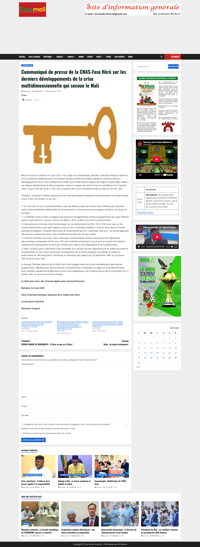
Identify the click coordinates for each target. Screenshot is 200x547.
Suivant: (116, 342)
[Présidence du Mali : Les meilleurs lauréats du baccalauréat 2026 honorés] (160, 513)
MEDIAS (70, 56)
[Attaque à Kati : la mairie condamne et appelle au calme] (75, 466)
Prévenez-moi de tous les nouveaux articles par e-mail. (47, 433)
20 (157, 353)
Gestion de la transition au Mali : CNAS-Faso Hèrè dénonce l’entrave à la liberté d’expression (107, 324)
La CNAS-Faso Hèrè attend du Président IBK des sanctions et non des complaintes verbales (36, 324)
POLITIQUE (47, 56)
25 (145, 358)
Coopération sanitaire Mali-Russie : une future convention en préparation (78, 531)
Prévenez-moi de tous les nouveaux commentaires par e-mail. (48, 428)
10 (139, 348)
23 (176, 353)
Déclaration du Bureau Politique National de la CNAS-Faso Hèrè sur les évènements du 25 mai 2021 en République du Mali (73, 325)
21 (163, 353)
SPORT (108, 56)
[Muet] (172, 246)
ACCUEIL (22, 56)
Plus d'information (145, 212)
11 (145, 348)
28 (163, 358)
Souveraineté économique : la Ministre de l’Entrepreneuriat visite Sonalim (118, 531)
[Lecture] (139, 246)
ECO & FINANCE (34, 56)
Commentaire (28, 364)
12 (151, 348)
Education (147, 524)
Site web (25, 415)
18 (145, 353)
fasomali (26, 91)
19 (151, 353)
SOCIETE (59, 56)
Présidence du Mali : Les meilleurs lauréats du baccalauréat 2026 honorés (159, 531)
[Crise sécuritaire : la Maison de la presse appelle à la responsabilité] (38, 466)
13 (157, 348)
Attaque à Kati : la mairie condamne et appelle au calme (74, 482)
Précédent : (47, 342)
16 (176, 348)
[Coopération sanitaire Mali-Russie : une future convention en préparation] (80, 513)
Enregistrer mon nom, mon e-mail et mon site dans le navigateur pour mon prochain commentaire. (67, 424)
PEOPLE (90, 56)
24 (139, 358)
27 (157, 358)
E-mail (24, 406)
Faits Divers (120, 56)
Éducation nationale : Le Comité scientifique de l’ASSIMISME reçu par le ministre (39, 531)
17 (139, 353)
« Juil (138, 367)
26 (151, 358)
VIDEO (130, 56)
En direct (175, 56)
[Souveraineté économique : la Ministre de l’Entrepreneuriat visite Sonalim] (120, 513)
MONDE (81, 56)
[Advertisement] (100, 34)
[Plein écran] (176, 246)
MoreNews (109, 544)
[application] (157, 237)
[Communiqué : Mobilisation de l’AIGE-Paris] (112, 466)
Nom (24, 397)
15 (170, 348)
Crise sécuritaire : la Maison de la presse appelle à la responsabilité (35, 482)
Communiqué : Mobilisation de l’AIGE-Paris (111, 482)
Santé (98, 56)
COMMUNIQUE (27, 65)
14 (163, 348)
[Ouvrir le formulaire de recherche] (161, 57)
